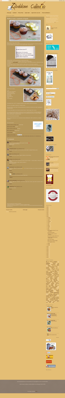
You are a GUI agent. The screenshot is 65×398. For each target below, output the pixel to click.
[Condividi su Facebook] (20, 134)
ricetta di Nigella (15, 62)
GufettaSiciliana (11, 186)
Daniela (10, 141)
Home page (9, 12)
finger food (55, 279)
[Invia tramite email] (17, 134)
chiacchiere (52, 267)
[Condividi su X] (19, 134)
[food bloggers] (51, 367)
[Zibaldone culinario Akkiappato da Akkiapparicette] (49, 358)
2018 (48, 246)
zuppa (53, 302)
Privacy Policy (20, 12)
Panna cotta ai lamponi (51, 239)
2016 (48, 249)
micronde (52, 284)
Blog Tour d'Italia (54, 265)
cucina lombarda (48, 273)
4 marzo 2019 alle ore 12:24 (16, 141)
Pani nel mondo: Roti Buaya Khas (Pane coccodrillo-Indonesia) (54, 315)
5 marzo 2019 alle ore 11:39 (21, 180)
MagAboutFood (56, 282)
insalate (55, 281)
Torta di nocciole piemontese (54, 168)
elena (12, 134)
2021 (48, 213)
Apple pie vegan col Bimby (11, 126)
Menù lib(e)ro (48, 283)
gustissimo (47, 281)
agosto (49, 222)
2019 (48, 216)
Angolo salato (27, 12)
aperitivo (54, 263)
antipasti (48, 263)
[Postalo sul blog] (18, 134)
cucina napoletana (54, 273)
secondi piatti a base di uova (54, 299)
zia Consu (10, 159)
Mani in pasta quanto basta (51, 320)
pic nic (55, 289)
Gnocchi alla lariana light (51, 232)
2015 (48, 250)
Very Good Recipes (48, 185)
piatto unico (48, 289)
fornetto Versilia (48, 280)
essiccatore (47, 279)
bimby (58, 264)
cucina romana (54, 275)
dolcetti (56, 277)
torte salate (49, 301)
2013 (48, 253)
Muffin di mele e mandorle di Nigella (52, 240)
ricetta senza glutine (52, 291)
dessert (51, 277)
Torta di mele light (9, 132)
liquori (53, 282)
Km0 (58, 281)
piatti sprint (53, 287)
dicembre (49, 217)
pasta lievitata (54, 286)
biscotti (49, 265)
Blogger (36, 391)
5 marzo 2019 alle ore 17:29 (18, 186)
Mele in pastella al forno (10, 130)
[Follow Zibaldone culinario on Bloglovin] (50, 97)
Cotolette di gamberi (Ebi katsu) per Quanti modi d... (52, 237)
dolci (46, 278)
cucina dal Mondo (53, 271)
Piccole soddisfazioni (46, 12)
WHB (50, 302)
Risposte (11, 172)
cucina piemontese (56, 274)
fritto (51, 280)
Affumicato (47, 262)
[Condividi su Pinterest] (21, 134)
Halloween (51, 281)
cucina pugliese (49, 275)
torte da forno (57, 300)
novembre (49, 218)
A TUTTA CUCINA (49, 306)
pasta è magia (48, 286)
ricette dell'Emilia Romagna (52, 294)
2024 (48, 209)
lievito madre (49, 282)
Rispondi (10, 151)
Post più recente (9, 209)
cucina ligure (56, 272)
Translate (52, 94)
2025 (48, 208)
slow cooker (52, 300)
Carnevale (47, 267)
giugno (49, 225)
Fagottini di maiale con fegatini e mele (13, 124)
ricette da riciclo (56, 293)
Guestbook (14, 12)
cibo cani (57, 267)
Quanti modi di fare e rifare (51, 313)
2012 (48, 254)
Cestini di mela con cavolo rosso (12, 128)
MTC (56, 284)
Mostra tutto (57, 337)
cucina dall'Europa (49, 272)
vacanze (54, 301)
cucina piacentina (49, 274)
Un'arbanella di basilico (12, 148)
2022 (48, 212)
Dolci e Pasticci (49, 327)
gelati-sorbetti (56, 280)
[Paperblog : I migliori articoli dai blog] (48, 340)
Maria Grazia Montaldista (13, 180)
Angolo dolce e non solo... (35, 12)
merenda (52, 283)
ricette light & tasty (51, 295)
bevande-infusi (53, 264)
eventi (51, 279)
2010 (48, 257)
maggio (49, 226)
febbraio (49, 243)
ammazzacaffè (54, 262)
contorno (49, 269)
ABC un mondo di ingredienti (51, 261)
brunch (58, 265)
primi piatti (50, 290)
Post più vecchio (41, 209)
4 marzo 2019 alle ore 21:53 (16, 159)
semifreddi (47, 300)
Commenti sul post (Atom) (12, 211)
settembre (49, 221)
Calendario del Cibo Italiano (52, 266)
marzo (49, 229)
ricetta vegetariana (54, 292)
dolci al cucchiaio (53, 278)
